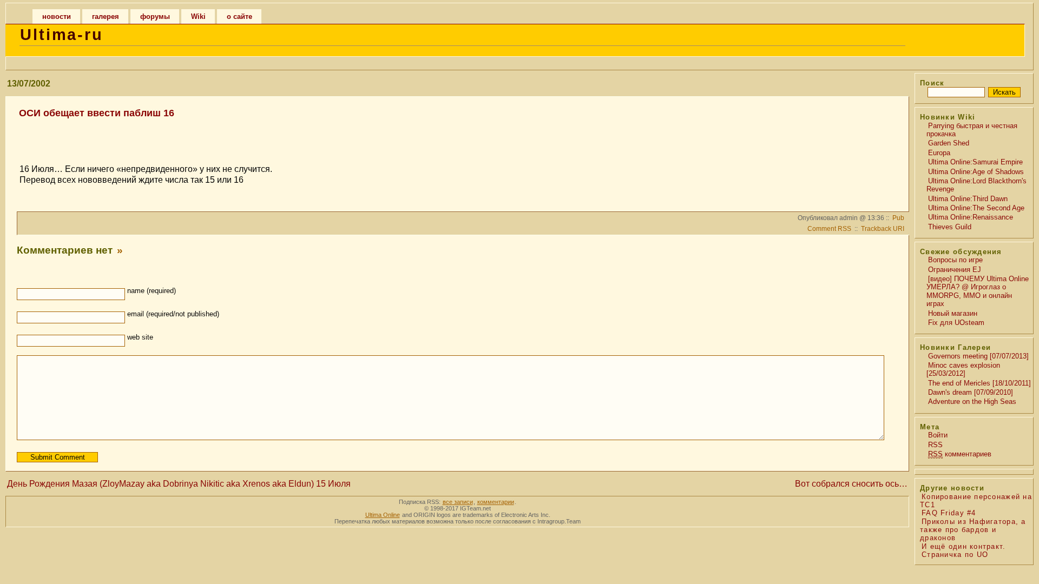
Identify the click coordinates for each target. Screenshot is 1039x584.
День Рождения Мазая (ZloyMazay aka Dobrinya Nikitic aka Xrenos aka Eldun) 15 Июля (179, 483)
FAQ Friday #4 (949, 513)
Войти (938, 435)
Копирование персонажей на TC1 (976, 501)
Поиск (932, 83)
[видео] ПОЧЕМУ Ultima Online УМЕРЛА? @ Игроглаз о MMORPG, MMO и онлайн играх (977, 291)
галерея (105, 16)
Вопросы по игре (955, 260)
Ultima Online (382, 515)
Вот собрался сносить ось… (851, 483)
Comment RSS (829, 229)
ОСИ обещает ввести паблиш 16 (96, 113)
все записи (458, 502)
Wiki (198, 16)
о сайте (239, 16)
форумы (155, 16)
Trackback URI (882, 229)
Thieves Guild (949, 227)
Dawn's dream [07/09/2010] (970, 392)
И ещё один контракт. (964, 546)
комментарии (495, 502)
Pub (898, 218)
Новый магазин (952, 313)
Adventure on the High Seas (972, 401)
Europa (939, 153)
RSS (935, 445)
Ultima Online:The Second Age (976, 208)
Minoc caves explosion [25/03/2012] (963, 369)
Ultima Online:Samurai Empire (975, 162)
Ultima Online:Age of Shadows (976, 172)
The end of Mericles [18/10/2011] (979, 383)
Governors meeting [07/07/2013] (978, 356)
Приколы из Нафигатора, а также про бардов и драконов (973, 529)
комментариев (959, 454)
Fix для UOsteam (956, 322)
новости (56, 16)
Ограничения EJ (954, 270)
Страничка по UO (955, 554)
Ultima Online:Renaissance (970, 217)
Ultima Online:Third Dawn (968, 199)
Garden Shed (948, 143)
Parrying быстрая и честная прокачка (971, 130)
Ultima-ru (61, 34)
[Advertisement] (455, 136)
